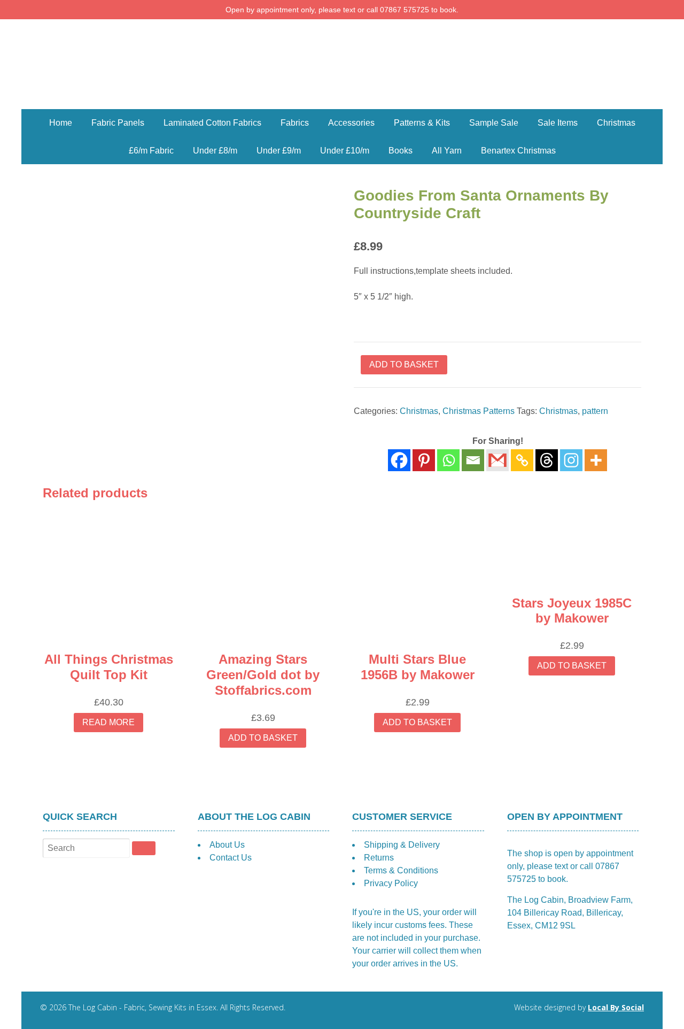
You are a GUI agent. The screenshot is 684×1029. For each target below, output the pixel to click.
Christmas (616, 122)
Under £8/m (215, 150)
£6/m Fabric (151, 150)
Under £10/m (344, 150)
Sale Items (558, 122)
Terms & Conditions (401, 870)
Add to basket (404, 364)
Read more (108, 722)
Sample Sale (493, 122)
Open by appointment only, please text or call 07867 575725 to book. (342, 9)
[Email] (473, 460)
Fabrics (295, 122)
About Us (227, 844)
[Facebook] (399, 460)
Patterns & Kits (422, 122)
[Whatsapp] (448, 460)
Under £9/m (278, 150)
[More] (596, 460)
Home (60, 122)
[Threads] (546, 460)
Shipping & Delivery (402, 844)
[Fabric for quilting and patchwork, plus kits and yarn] (342, 102)
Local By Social (616, 1007)
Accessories (351, 122)
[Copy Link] (522, 460)
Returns (379, 857)
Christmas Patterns (478, 411)
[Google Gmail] (497, 460)
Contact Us (230, 857)
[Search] (144, 848)
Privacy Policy (391, 883)
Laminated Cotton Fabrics (212, 122)
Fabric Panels (117, 122)
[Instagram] (571, 460)
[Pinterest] (424, 460)
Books (400, 150)
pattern (595, 411)
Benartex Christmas (518, 150)
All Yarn (447, 150)
